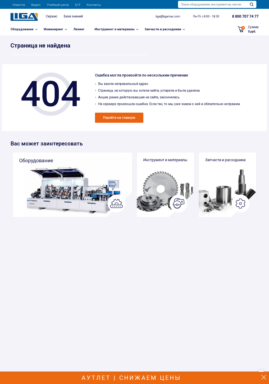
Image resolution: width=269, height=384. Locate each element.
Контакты (94, 5)
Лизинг (78, 29)
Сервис (51, 16)
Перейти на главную (119, 118)
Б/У (77, 5)
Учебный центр (58, 5)
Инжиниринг (53, 29)
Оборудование (22, 29)
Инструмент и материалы (114, 29)
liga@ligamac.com (168, 16)
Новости (19, 5)
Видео (36, 5)
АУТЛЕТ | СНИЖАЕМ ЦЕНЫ (131, 377)
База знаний (73, 16)
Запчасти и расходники (163, 29)
